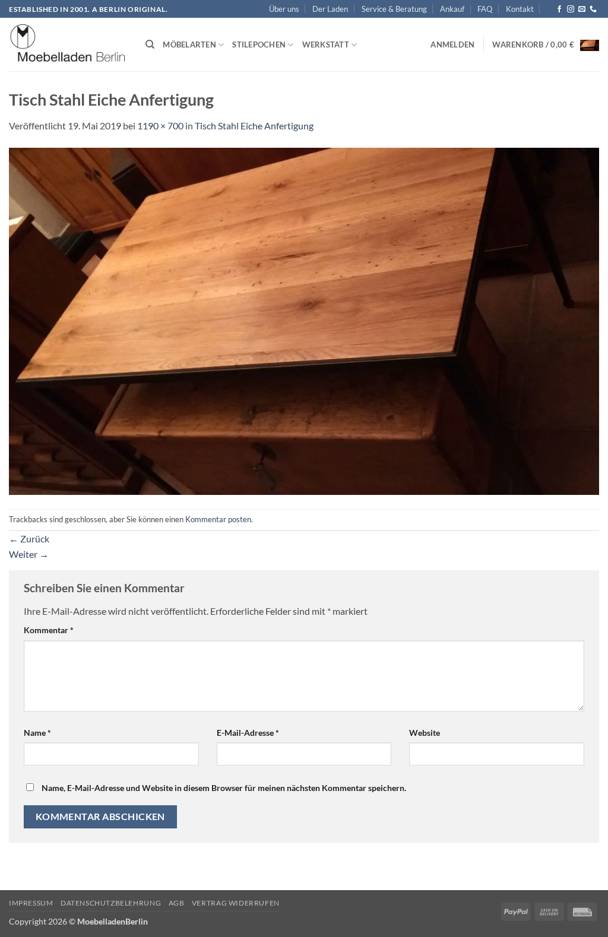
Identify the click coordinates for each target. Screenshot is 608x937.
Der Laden (330, 9)
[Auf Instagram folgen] (570, 9)
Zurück (29, 538)
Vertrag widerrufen (236, 902)
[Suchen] (149, 44)
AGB (177, 902)
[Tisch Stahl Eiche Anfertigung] (304, 319)
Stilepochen (259, 44)
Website (424, 733)
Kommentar (49, 630)
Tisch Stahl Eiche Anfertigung (254, 125)
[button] (452, 44)
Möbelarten (189, 44)
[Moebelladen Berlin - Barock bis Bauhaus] (68, 45)
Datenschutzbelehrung (111, 902)
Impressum (31, 902)
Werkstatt (325, 44)
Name (37, 733)
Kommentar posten (218, 519)
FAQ (484, 9)
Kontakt (520, 9)
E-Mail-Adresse (248, 733)
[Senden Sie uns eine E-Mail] (581, 9)
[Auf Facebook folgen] (559, 9)
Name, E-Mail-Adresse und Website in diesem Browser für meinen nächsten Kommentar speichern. (224, 788)
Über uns (284, 9)
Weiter (29, 554)
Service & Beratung (394, 9)
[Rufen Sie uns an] (593, 9)
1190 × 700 (160, 125)
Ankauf (452, 9)
